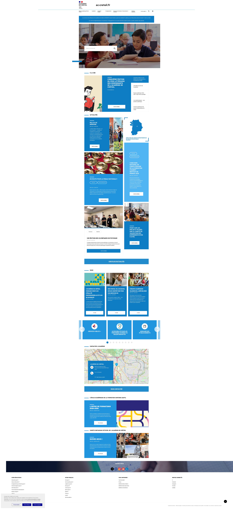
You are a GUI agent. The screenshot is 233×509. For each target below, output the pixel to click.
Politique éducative (133, 11)
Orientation (88, 61)
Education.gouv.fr (15, 480)
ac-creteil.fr (103, 5)
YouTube (173, 485)
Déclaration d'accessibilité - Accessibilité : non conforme (204, 505)
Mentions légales (179, 505)
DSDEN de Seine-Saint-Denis (124, 485)
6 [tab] (122, 342)
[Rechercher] (149, 11)
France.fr (67, 493)
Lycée (110, 58)
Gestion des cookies (217, 505)
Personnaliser (16, 504)
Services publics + (68, 497)
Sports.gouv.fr (68, 489)
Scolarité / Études (99, 11)
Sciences (98, 231)
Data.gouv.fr (67, 485)
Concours (93, 182)
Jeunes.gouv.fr (68, 487)
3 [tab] (113, 342)
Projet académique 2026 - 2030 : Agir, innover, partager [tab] (139, 93)
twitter (112, 468)
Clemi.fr (13, 493)
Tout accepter (37, 504)
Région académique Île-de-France (84, 11)
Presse (120, 482)
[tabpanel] (107, 93)
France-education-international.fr (18, 489)
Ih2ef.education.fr (15, 487)
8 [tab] (128, 342)
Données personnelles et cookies (33, 499)
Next (157, 329)
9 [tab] (131, 342)
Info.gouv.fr (67, 480)
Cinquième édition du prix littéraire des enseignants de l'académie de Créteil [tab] (139, 79)
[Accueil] (85, 5)
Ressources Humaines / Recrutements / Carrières (120, 11)
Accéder (94, 312)
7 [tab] (125, 342)
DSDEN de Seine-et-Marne (123, 483)
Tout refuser (27, 504)
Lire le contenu (95, 146)
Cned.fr (66, 495)
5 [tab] (119, 342)
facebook (115, 468)
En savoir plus (100, 423)
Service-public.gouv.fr (69, 482)
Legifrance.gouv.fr (68, 483)
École (88, 58)
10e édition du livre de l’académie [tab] (138, 86)
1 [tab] (107, 342)
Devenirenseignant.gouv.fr (16, 485)
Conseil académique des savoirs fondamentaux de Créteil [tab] (138, 108)
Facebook (174, 482)
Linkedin (173, 487)
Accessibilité (153, 11)
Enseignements (108, 11)
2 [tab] (110, 342)
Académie (94, 11)
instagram (119, 468)
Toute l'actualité (122, 480)
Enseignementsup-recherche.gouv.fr (18, 483)
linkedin (126, 468)
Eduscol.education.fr (15, 482)
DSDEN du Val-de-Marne (123, 487)
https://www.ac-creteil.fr (100, 377)
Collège (103, 58)
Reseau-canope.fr (15, 491)
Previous (82, 329)
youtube (123, 468)
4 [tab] (116, 342)
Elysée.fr (66, 491)
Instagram (174, 483)
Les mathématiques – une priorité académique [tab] (139, 101)
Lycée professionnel (102, 182)
